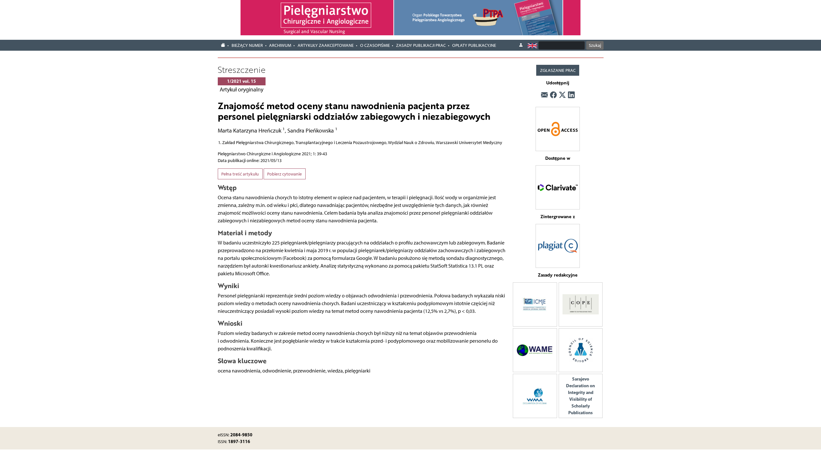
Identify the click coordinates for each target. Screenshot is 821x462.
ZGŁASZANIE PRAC (558, 70)
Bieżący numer (247, 45)
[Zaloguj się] (520, 45)
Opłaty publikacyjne (474, 45)
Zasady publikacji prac (421, 45)
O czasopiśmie (375, 45)
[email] (544, 95)
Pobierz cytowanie (284, 174)
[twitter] (562, 95)
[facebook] (553, 95)
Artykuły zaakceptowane (326, 45)
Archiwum (280, 45)
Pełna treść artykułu (240, 174)
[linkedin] (571, 95)
